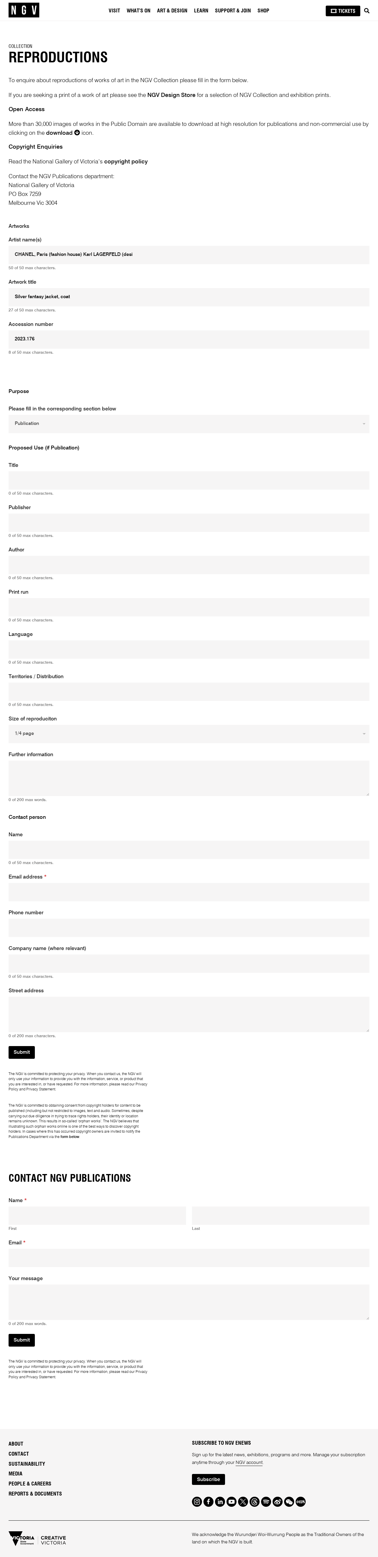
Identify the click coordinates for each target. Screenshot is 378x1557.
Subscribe (208, 1479)
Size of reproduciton (33, 719)
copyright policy (126, 162)
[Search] (366, 11)
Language (21, 634)
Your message (26, 1278)
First (13, 1229)
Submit (22, 1052)
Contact (19, 1454)
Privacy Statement (40, 1089)
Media (15, 1474)
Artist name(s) (25, 240)
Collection (20, 46)
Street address (26, 990)
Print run (18, 592)
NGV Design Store (171, 95)
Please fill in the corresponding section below (62, 409)
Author (16, 550)
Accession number (31, 324)
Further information (31, 754)
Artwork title (22, 282)
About (16, 1444)
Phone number (26, 912)
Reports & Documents (35, 1494)
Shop (263, 11)
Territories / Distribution (36, 676)
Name (16, 834)
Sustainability (27, 1464)
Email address (28, 877)
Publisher (20, 507)
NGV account (249, 1462)
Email (17, 1243)
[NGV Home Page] (24, 10)
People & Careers (30, 1484)
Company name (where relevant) (47, 948)
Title (13, 465)
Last (196, 1229)
